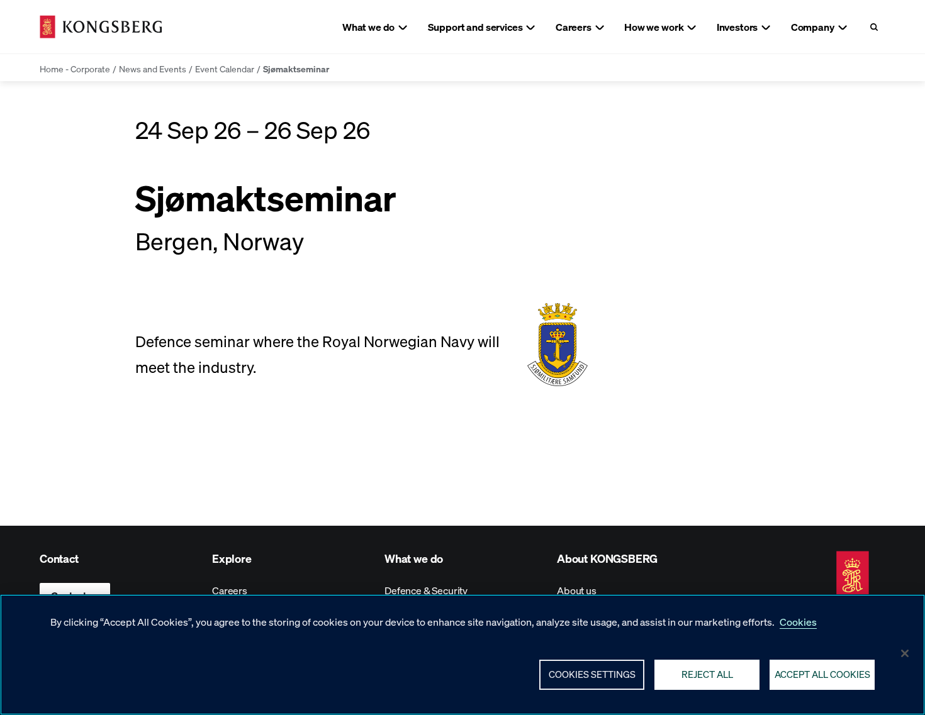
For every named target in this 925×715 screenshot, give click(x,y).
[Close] (905, 653)
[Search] (873, 26)
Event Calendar (224, 68)
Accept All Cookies (822, 674)
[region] (462, 654)
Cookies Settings (592, 674)
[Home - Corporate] (101, 26)
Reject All (707, 674)
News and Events (152, 68)
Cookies (798, 621)
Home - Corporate (75, 68)
